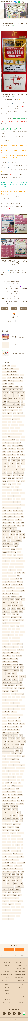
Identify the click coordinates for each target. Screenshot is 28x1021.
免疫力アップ (19, 581)
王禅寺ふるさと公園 (16, 638)
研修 (9, 460)
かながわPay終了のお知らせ (16, 540)
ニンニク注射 (11, 599)
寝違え (9, 484)
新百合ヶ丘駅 (9, 729)
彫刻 (18, 454)
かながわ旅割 (8, 605)
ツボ (13, 620)
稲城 (6, 774)
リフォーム (17, 647)
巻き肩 (7, 439)
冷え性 (4, 667)
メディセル (5, 723)
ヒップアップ (16, 578)
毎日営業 (11, 877)
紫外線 (16, 558)
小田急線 (11, 528)
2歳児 (19, 780)
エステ (19, 756)
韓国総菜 (21, 611)
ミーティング (13, 862)
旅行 (19, 717)
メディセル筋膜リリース (11, 741)
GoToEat (19, 552)
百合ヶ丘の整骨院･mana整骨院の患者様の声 (10, 374)
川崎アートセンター (13, 682)
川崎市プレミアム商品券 (10, 803)
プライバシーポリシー (19, 380)
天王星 (4, 700)
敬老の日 (17, 620)
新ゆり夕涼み (11, 919)
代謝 (18, 797)
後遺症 (4, 910)
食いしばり (5, 431)
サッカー (4, 717)
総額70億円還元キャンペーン (8, 543)
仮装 (12, 753)
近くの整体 (20, 644)
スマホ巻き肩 (12, 439)
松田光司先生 (9, 401)
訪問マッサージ (10, 496)
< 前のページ (4, 308)
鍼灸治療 (21, 664)
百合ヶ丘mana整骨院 (6, 434)
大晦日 (4, 851)
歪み (17, 880)
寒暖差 (22, 874)
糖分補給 (4, 472)
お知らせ (20, 786)
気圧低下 (4, 880)
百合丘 (21, 386)
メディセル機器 (22, 676)
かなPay (11, 573)
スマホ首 (17, 759)
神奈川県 (4, 555)
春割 (19, 871)
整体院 (4, 623)
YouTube (16, 410)
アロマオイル (5, 587)
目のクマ (9, 842)
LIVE (18, 451)
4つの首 (19, 442)
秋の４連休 (15, 661)
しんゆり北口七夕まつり (7, 812)
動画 (3, 620)
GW (3, 783)
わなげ (14, 812)
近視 (10, 854)
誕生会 (22, 800)
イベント (4, 496)
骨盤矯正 (19, 392)
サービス (21, 374)
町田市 (13, 874)
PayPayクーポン (17, 836)
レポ (20, 880)
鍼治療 (23, 590)
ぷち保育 (10, 780)
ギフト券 (8, 561)
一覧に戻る (14, 308)
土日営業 (13, 457)
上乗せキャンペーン (6, 617)
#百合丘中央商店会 (14, 324)
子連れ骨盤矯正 (5, 877)
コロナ (19, 508)
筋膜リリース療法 (14, 676)
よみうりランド (9, 700)
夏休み (18, 576)
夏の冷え (4, 413)
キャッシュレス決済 (18, 865)
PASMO (20, 531)
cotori (22, 780)
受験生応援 (15, 854)
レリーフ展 (22, 454)
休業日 (9, 892)
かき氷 (8, 898)
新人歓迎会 (17, 567)
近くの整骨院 (17, 709)
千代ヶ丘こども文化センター (19, 505)
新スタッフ (17, 543)
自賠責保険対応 (17, 889)
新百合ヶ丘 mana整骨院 (15, 762)
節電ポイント (17, 703)
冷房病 (8, 581)
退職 (19, 720)
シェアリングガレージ (16, 910)
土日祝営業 (13, 626)
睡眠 (9, 425)
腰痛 (7, 389)
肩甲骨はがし (5, 398)
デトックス (22, 439)
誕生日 (18, 800)
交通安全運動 (20, 901)
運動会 (8, 667)
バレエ (4, 874)
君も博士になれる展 (6, 487)
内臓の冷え (9, 413)
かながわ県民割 (5, 573)
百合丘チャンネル (11, 738)
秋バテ (22, 907)
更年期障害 (5, 904)
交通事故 (10, 398)
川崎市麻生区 (5, 519)
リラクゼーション (6, 833)
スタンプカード (5, 528)
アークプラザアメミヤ (20, 768)
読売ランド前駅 (16, 726)
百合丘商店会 (12, 768)
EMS (3, 652)
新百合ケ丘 (5, 460)
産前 (8, 895)
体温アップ (8, 584)
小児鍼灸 (18, 484)
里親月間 (11, 623)
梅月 (10, 774)
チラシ (16, 496)
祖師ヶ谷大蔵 (5, 552)
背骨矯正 (20, 558)
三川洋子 (18, 466)
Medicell (4, 726)
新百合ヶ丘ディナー (6, 694)
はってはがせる (5, 670)
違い (7, 623)
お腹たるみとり (5, 800)
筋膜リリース (15, 723)
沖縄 (15, 717)
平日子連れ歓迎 (5, 490)
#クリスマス (18, 321)
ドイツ (12, 717)
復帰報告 (22, 744)
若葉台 (12, 487)
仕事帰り (4, 797)
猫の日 (21, 774)
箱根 (19, 496)
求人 (11, 416)
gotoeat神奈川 (20, 475)
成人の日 (18, 499)
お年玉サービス (21, 765)
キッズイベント (15, 679)
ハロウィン (9, 679)
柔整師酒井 (17, 744)
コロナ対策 (10, 576)
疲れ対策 (19, 895)
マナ (21, 647)
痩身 (21, 578)
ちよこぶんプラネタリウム (7, 505)
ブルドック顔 (8, 593)
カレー (16, 688)
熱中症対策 (5, 576)
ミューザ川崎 (17, 623)
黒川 (19, 460)
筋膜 (20, 723)
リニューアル (5, 644)
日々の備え (5, 629)
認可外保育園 (5, 780)
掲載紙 (19, 741)
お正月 (16, 765)
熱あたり (16, 898)
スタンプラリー (21, 469)
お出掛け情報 (14, 460)
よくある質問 (14, 377)
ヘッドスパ (17, 859)
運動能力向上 (20, 794)
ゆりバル (15, 783)
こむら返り (14, 445)
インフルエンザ (21, 706)
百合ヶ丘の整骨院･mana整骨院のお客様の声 (10, 386)
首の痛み (7, 747)
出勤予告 (13, 561)
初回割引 (4, 827)
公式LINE (20, 883)
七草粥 (8, 493)
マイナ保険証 (18, 886)
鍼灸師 (22, 522)
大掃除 (9, 478)
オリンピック (19, 413)
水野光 (20, 537)
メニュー (4, 377)
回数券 (15, 856)
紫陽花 (4, 410)
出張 (11, 883)
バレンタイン (11, 519)
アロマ (18, 641)
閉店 (7, 771)
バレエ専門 (17, 732)
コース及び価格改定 (15, 818)
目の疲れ (4, 842)
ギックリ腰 (17, 428)
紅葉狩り (14, 472)
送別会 (4, 522)
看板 (23, 525)
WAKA (10, 552)
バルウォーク (19, 839)
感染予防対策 (13, 596)
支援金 (15, 508)
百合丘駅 (4, 729)
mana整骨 (13, 694)
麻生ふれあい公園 (6, 641)
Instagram (12, 564)
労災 (3, 439)
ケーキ (13, 655)
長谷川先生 (13, 534)
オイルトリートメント (6, 821)
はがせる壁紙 (16, 670)
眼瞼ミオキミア (21, 856)
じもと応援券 (9, 522)
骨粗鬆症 (22, 463)
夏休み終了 (17, 599)
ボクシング (17, 493)
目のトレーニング (20, 833)
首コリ (19, 913)
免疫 (3, 584)
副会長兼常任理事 (6, 806)
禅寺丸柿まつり (11, 904)
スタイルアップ (5, 791)
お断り (4, 818)
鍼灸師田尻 (5, 685)
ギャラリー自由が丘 (6, 632)
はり (19, 845)
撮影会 (22, 871)
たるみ (23, 756)
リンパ (17, 439)
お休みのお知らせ (11, 685)
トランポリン (5, 525)
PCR (17, 593)
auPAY (3, 537)
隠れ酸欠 (4, 451)
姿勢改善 (4, 540)
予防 (11, 747)
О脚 (15, 573)
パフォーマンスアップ (6, 655)
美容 (13, 845)
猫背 (24, 537)
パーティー (19, 777)
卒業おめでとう (14, 531)
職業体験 (19, 573)
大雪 (12, 493)
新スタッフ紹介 (19, 478)
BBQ (3, 803)
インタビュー (15, 815)
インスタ (16, 735)
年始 (10, 490)
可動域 (18, 652)
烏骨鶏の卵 (11, 567)
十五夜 (13, 614)
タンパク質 (5, 425)
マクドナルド (5, 635)
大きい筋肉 (14, 608)
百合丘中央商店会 (19, 685)
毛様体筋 (7, 871)
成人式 (10, 499)
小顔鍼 (4, 868)
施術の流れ (17, 830)
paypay (4, 389)
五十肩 (8, 744)
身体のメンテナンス (11, 481)
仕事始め (14, 490)
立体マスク (9, 673)
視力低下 (20, 868)
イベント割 (16, 700)
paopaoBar (4, 688)
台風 (3, 419)
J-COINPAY (4, 401)
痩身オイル (14, 570)
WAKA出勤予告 (5, 567)
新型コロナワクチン (13, 706)
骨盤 (8, 880)
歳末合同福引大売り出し (7, 913)
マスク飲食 (5, 478)
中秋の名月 (5, 437)
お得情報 (4, 445)
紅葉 (9, 457)
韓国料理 (9, 614)
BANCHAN (4, 614)
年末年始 (14, 475)
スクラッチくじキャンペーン (8, 865)
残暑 (7, 590)
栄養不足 (17, 916)
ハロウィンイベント (6, 753)
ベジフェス (16, 747)
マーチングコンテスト (14, 602)
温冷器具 (14, 484)
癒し (15, 525)
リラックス (14, 451)
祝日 (3, 416)
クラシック (22, 493)
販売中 (21, 555)
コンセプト (14, 366)
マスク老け (15, 416)
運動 (15, 528)
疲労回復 (4, 407)
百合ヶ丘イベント (20, 694)
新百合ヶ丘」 (5, 848)
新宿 (15, 502)
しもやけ (4, 510)
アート (12, 703)
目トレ (16, 868)
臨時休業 (17, 738)
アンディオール (12, 916)
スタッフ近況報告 (6, 862)
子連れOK (18, 457)
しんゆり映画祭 (5, 682)
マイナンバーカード (6, 611)
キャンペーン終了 (12, 454)
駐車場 (7, 416)
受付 (3, 859)
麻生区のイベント (6, 703)
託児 (8, 883)
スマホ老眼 (23, 862)
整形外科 (9, 445)
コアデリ (22, 709)
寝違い (18, 614)
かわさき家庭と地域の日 (7, 661)
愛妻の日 (20, 510)
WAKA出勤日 (8, 558)
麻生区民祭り (5, 649)
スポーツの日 (15, 664)
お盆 (13, 821)
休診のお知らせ (12, 788)
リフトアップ (13, 463)
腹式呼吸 (9, 451)
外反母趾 (17, 750)
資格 (3, 871)
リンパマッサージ (19, 407)
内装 (10, 644)
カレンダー (5, 765)
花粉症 (7, 859)
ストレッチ (22, 395)
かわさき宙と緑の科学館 (7, 664)
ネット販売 (22, 431)
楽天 (21, 670)
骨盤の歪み (10, 437)
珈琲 (9, 431)
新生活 (8, 540)
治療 (22, 845)
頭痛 (10, 620)
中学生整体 (10, 856)
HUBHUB (18, 812)
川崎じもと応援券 (6, 392)
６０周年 (4, 786)
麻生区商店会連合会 (19, 803)
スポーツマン (13, 794)
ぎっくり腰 (9, 726)
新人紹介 (4, 466)
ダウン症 (19, 753)
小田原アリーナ (5, 602)
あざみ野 (14, 913)
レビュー (4, 883)
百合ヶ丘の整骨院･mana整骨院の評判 (9, 371)
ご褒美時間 (20, 596)
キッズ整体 (5, 422)
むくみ (4, 759)
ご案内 (13, 478)
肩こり (8, 410)
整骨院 (8, 366)
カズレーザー (9, 756)
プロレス (10, 848)
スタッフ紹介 (5, 777)
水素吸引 (11, 859)
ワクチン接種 (5, 709)
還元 (9, 794)
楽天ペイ (18, 525)
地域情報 (17, 907)
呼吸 (23, 448)
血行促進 (18, 697)
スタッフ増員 (14, 851)
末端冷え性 (9, 510)
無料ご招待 (14, 839)
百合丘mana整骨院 (10, 407)
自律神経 (18, 448)
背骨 (15, 877)
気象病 (17, 626)
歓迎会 (15, 871)
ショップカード (5, 886)
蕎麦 (3, 638)
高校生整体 (5, 856)
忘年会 (18, 848)
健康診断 (18, 608)
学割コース (21, 854)
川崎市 (21, 389)
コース (4, 395)
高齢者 (12, 898)
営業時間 (7, 783)
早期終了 (14, 842)
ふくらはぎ (5, 448)
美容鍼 (12, 392)
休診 (14, 522)
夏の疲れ (22, 599)
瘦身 (9, 570)
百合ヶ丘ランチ (21, 688)
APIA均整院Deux (19, 549)
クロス (11, 670)
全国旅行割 (22, 632)
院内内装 (21, 667)
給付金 (11, 508)
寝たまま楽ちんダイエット (10, 652)
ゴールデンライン (6, 428)
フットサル (11, 735)
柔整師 (13, 786)
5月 (12, 558)
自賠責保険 (9, 910)
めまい (13, 629)
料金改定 (15, 546)
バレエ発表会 (5, 599)
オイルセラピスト (10, 827)
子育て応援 (12, 830)
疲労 (19, 401)
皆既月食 (23, 697)
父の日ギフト (5, 732)
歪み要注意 (13, 880)
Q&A (11, 578)
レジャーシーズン (6, 578)
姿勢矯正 (12, 428)
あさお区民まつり (20, 649)
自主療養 (10, 516)
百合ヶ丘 (4, 366)
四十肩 (4, 744)
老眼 (12, 836)
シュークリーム (18, 519)
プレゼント (9, 472)
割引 (19, 824)
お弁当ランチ (13, 712)
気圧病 (4, 404)
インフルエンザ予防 (6, 676)
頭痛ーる (22, 626)
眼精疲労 (14, 422)
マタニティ (11, 442)
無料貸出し (14, 797)
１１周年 (21, 771)
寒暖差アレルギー (15, 425)
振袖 (14, 499)
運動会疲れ (9, 555)
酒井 (16, 786)
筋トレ (8, 608)
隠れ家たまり (14, 809)
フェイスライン (21, 416)
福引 (15, 848)
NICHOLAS (8, 818)
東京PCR (13, 593)
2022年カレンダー (6, 469)
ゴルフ (20, 410)
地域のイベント (5, 508)
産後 (23, 392)
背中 (11, 895)
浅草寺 (17, 513)
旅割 (3, 605)
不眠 (6, 620)
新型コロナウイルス (6, 596)
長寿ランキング (16, 729)
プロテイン (19, 422)
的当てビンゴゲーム (13, 658)
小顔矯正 (11, 868)
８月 (15, 576)
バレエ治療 (5, 738)
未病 (11, 783)
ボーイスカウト (13, 901)
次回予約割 (15, 824)
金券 (3, 558)
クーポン (22, 499)
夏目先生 (13, 549)
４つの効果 (11, 777)
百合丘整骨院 (11, 383)
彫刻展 (15, 401)
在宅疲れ (4, 895)
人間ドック (5, 484)
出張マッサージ (5, 830)
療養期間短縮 (13, 617)
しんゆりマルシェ (12, 649)
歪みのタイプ (5, 516)
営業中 (17, 821)
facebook (17, 632)
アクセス (20, 377)
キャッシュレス (21, 398)
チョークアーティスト (11, 466)
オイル (22, 818)
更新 (23, 886)
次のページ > (23, 308)
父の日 (4, 561)
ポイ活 (13, 697)
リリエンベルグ (19, 655)
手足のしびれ (5, 889)
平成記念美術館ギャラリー (7, 546)
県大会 (20, 602)
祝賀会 (17, 774)
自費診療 (12, 759)
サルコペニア (5, 919)
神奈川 (21, 735)
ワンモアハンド (11, 720)
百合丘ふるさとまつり (6, 845)
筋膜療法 (9, 723)
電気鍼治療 (21, 605)
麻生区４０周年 (5, 658)
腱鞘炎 (12, 410)
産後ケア (22, 404)
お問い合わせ (10, 380)
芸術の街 (20, 682)
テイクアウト (10, 688)
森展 (20, 700)
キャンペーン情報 (14, 469)
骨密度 (18, 463)
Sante (18, 862)
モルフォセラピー (6, 564)
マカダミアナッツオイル (14, 771)
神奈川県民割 (5, 499)
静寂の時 (18, 629)
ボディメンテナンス (11, 448)
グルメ (17, 635)
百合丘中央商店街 (14, 611)
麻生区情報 (5, 892)
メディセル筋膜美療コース (7, 715)
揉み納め (4, 481)
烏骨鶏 (14, 555)
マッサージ (12, 404)
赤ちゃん (10, 525)
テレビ (15, 756)
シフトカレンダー (13, 590)
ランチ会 (23, 741)
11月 (15, 753)
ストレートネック (6, 762)
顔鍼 (7, 868)
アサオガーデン (12, 587)
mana (19, 851)
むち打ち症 (11, 889)
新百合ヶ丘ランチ (6, 691)
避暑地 (15, 895)
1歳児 (15, 780)
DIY (17, 667)
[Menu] (25, 1)
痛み (21, 750)
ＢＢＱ (4, 590)
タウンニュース (5, 815)
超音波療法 (18, 404)
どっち (8, 759)
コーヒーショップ (15, 431)
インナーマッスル (10, 395)
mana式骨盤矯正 (13, 791)
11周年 (13, 774)
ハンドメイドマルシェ (6, 809)
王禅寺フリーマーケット (7, 750)
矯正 (19, 877)
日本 (8, 717)
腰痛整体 (22, 738)
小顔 (15, 392)
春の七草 (4, 493)
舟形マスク (14, 673)
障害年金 (22, 437)
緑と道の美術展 (5, 706)
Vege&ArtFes (13, 641)
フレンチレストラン (19, 587)
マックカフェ (11, 635)
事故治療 (15, 883)
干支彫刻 (17, 481)
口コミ (8, 786)
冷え (15, 442)
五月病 (17, 788)
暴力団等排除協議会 (6, 907)
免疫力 (9, 422)
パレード (13, 907)
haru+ (4, 771)
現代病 (17, 389)
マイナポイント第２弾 (20, 561)
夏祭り (4, 581)
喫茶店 (14, 667)
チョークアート (5, 502)
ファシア (4, 756)
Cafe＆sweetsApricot (14, 806)
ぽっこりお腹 (13, 581)
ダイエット (17, 395)
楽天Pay (23, 608)
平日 (7, 768)
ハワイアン (14, 644)
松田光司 (22, 481)
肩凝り (21, 513)
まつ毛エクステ (14, 584)
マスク (4, 673)
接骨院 (22, 620)
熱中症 (22, 567)
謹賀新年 (8, 851)
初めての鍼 (20, 617)
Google (12, 632)
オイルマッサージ (6, 534)
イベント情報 (18, 904)
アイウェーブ (13, 833)
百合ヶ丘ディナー (14, 691)
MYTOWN (4, 741)
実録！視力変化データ (16, 892)
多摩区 (17, 874)
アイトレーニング (6, 901)
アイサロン (21, 584)
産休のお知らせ (8, 475)
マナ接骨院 (11, 709)
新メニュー (19, 570)
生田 (23, 723)
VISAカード (4, 794)
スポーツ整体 (9, 824)
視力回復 (4, 836)
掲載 (10, 815)
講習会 (4, 679)
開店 (3, 774)
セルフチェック (5, 854)
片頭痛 (9, 629)
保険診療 (17, 487)
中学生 (21, 821)
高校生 (4, 824)
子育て (19, 502)
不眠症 (19, 590)
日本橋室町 (5, 457)
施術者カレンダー (9, 537)
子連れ (4, 768)
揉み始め (19, 490)
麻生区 (4, 647)
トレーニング (5, 454)
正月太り (11, 502)
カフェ (4, 898)
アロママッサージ (10, 647)
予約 (16, 720)
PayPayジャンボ (5, 513)
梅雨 (22, 401)
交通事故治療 (14, 419)
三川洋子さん (10, 765)
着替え (8, 797)
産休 (3, 570)
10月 (10, 638)
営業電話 (21, 815)
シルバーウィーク (6, 626)
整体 (7, 404)
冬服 (22, 848)
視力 (9, 839)
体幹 (22, 451)
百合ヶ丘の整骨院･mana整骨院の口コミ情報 (10, 369)
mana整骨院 (5, 383)
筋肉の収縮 (20, 445)
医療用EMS (21, 425)
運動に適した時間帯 (6, 531)
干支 (3, 697)
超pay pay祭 (12, 513)
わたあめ (21, 747)
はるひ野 (22, 460)
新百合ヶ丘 (12, 389)
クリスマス (5, 720)
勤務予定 (14, 552)
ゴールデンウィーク (6, 549)
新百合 (21, 679)
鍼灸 (3, 475)
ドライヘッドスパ (6, 463)
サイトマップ (21, 1006)
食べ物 (14, 413)
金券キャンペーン (19, 564)
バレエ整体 (11, 732)
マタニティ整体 (21, 472)
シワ (3, 593)
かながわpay (22, 534)
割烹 (6, 638)
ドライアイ (5, 839)
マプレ (22, 516)
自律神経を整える (15, 434)
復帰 (17, 534)
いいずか (21, 635)
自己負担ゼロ (14, 605)
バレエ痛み (9, 874)
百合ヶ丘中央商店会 (6, 712)
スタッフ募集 (5, 788)
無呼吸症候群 (8, 419)
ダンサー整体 (5, 916)
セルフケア (12, 886)
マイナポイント (16, 516)
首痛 (3, 747)
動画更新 (4, 608)
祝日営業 (18, 522)
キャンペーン (5, 442)
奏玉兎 (9, 697)
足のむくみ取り (12, 800)
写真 (22, 877)
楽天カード (19, 791)
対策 (11, 871)
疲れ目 (8, 836)
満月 (20, 434)
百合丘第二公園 (20, 842)
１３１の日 (15, 510)
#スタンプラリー (10, 321)
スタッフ (9, 377)
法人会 (23, 573)
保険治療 (15, 398)
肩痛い (12, 744)
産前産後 (17, 827)
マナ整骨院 (5, 380)
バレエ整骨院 (5, 735)
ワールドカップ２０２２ (18, 715)
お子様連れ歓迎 (16, 437)
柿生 (21, 726)
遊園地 (20, 783)
